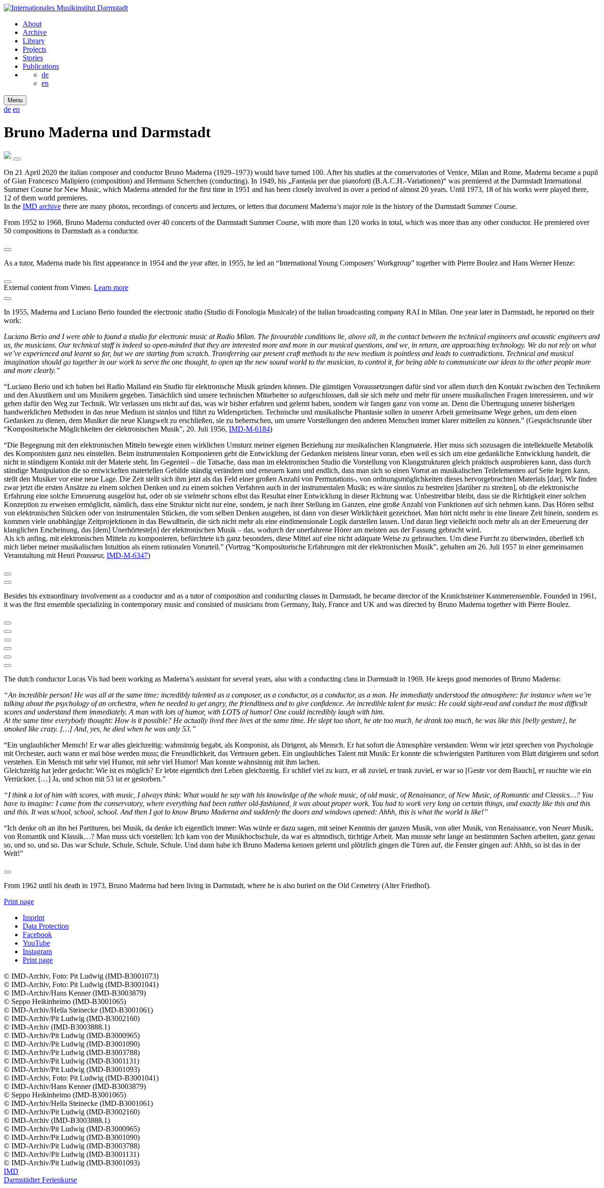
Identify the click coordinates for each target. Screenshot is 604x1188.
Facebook (37, 934)
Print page (19, 901)
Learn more (111, 287)
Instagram (37, 951)
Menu (15, 100)
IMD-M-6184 (249, 429)
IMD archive (42, 206)
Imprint (33, 918)
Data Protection (46, 926)
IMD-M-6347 (127, 555)
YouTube (36, 943)
